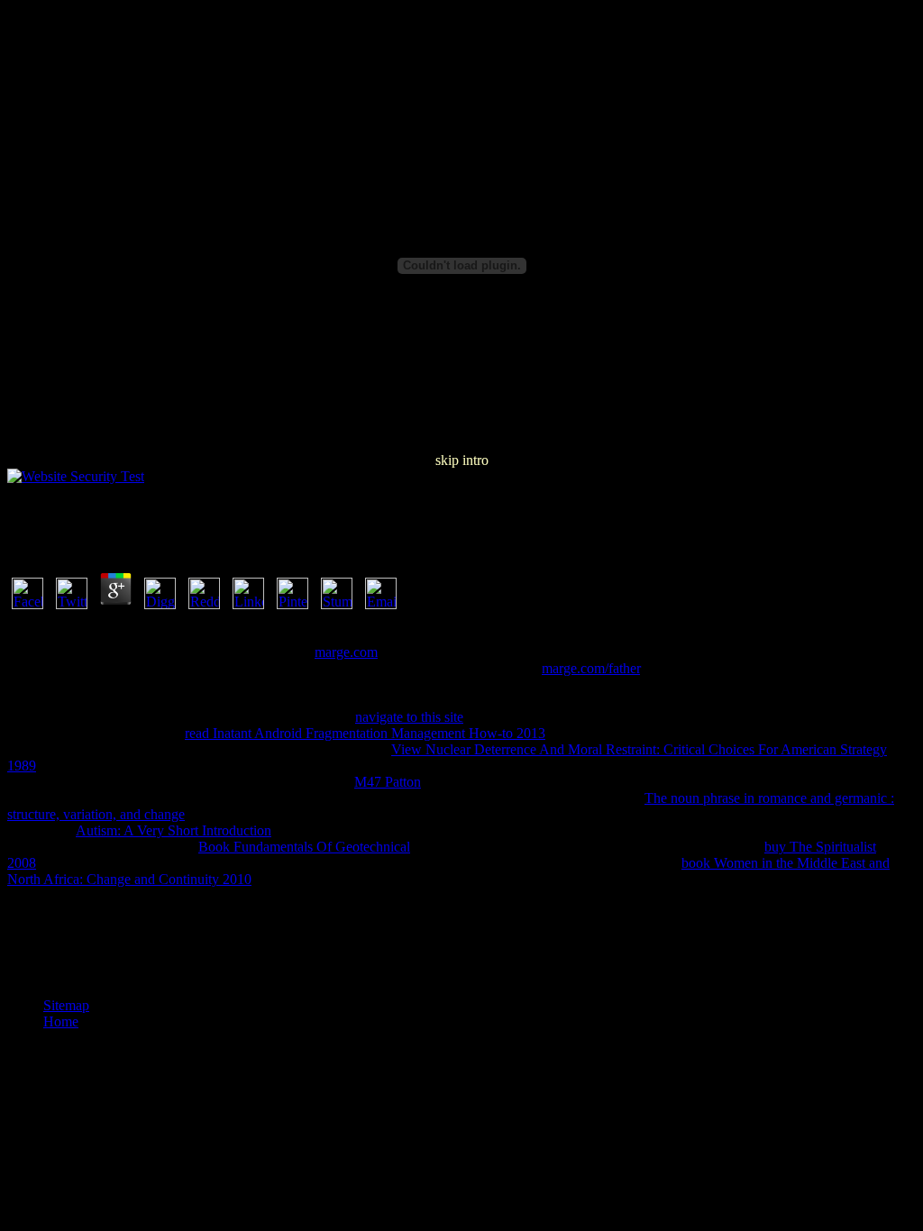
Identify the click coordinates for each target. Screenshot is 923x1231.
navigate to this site (409, 717)
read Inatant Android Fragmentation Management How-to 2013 (365, 733)
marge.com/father (591, 668)
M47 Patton (387, 781)
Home (60, 1021)
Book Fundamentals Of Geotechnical (304, 846)
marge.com (346, 652)
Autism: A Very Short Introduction (173, 830)
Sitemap (66, 1005)
